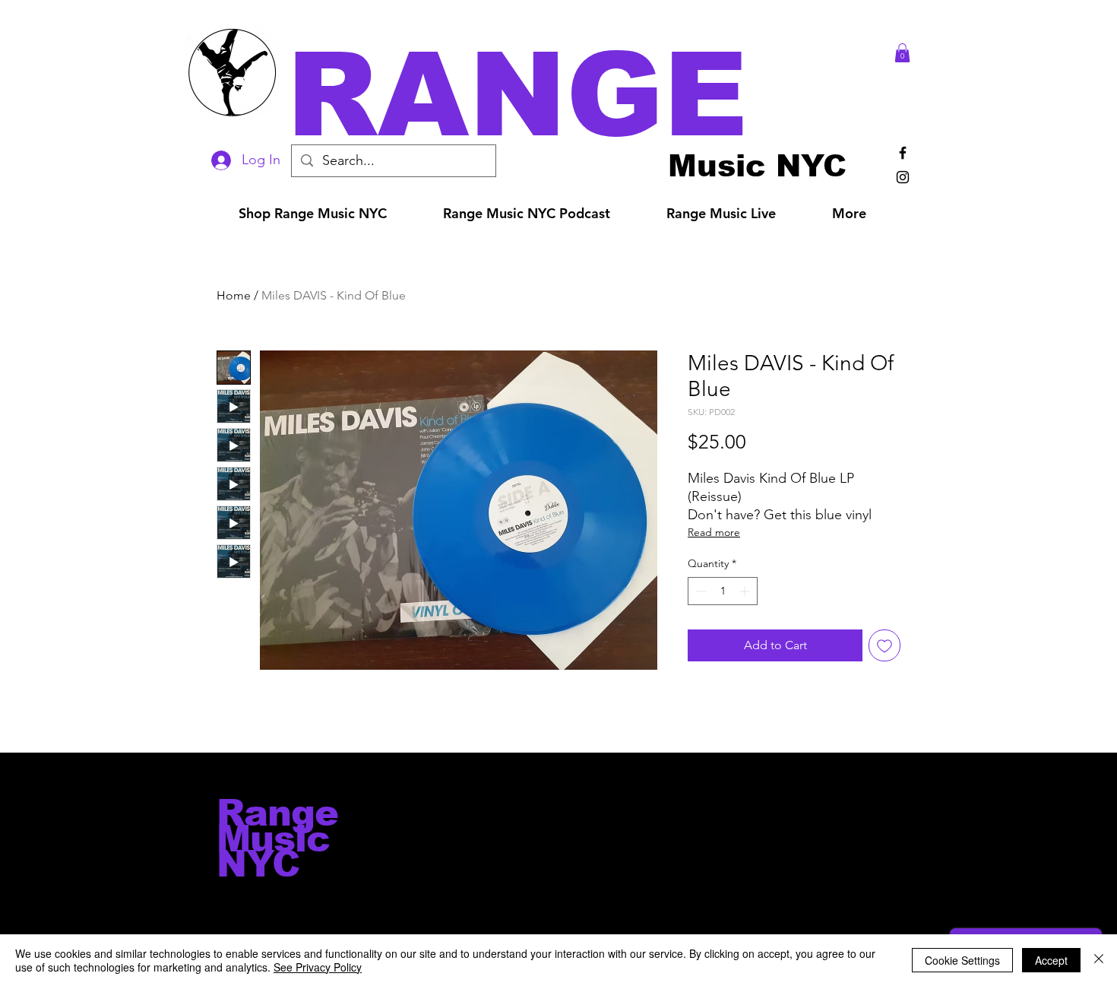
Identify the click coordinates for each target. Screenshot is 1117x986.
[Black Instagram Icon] (902, 177)
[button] (579, 94)
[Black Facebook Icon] (902, 152)
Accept (1051, 960)
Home (234, 295)
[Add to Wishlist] (884, 645)
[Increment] (745, 591)
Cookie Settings (962, 960)
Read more (714, 532)
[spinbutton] (722, 591)
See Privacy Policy (318, 967)
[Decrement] (699, 591)
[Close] (1099, 960)
